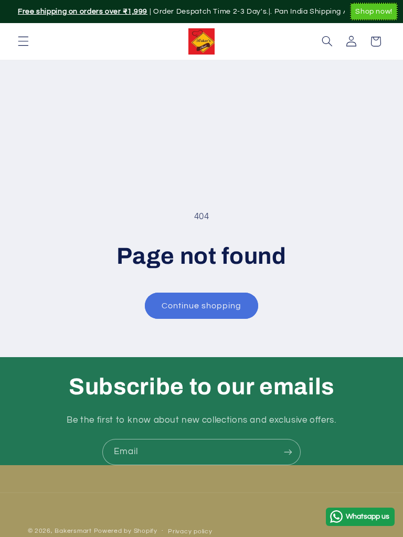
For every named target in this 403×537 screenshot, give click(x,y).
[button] (23, 41)
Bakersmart (73, 531)
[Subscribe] (288, 452)
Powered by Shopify (125, 531)
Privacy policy (190, 531)
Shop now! (374, 11)
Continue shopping (202, 306)
